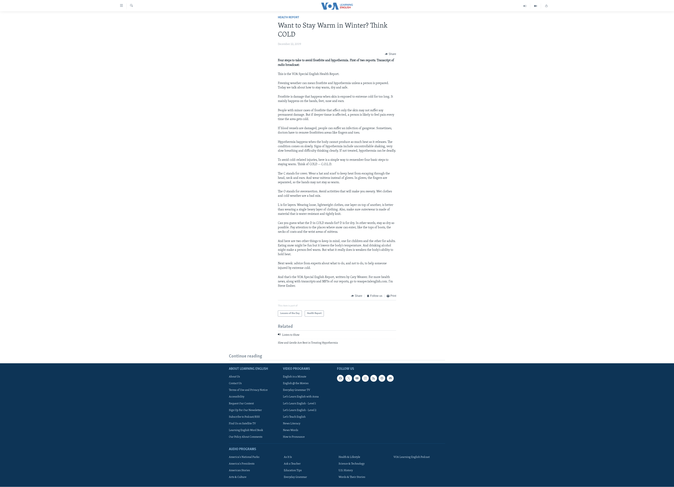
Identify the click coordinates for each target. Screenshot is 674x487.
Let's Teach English (294, 417)
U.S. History (346, 470)
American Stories (239, 470)
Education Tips (293, 470)
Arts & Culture (237, 477)
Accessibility (236, 397)
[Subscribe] (390, 378)
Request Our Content (241, 403)
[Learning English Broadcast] (525, 6)
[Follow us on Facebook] (340, 378)
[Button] (390, 54)
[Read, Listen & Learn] (546, 6)
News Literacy (291, 423)
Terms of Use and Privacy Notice (248, 390)
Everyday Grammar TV (296, 390)
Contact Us (235, 383)
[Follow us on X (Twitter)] (348, 378)
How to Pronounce (294, 437)
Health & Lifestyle (349, 457)
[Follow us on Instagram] (365, 378)
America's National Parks (244, 457)
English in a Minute (294, 377)
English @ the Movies (296, 383)
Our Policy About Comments (245, 437)
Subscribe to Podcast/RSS (244, 417)
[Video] (535, 6)
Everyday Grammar (295, 477)
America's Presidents (242, 464)
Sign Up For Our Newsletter (245, 410)
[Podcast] (382, 378)
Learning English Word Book (246, 430)
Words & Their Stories (352, 477)
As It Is (288, 457)
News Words (290, 430)
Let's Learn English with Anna (301, 397)
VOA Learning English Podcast (412, 457)
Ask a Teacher (292, 464)
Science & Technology (352, 464)
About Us (234, 377)
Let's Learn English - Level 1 (299, 403)
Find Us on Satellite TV (242, 423)
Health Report (288, 17)
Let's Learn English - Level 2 (299, 410)
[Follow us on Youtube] (357, 378)
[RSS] (373, 378)
